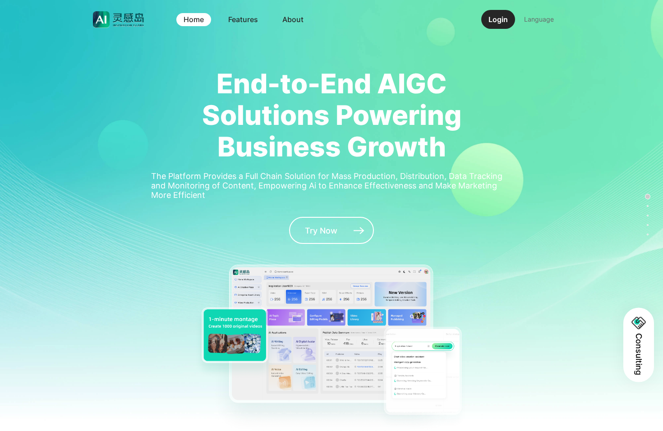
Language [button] (539, 19)
